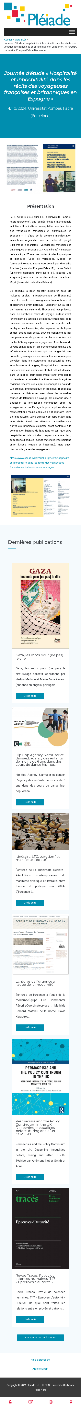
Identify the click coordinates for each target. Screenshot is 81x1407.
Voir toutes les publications (40, 1337)
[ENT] (10, 1402)
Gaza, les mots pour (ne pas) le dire (39, 656)
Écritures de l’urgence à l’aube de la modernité (35, 982)
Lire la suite (30, 695)
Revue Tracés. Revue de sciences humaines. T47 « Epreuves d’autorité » (35, 1279)
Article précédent (40, 1359)
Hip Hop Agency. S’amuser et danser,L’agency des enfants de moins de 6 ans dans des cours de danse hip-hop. (40, 760)
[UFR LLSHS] (30, 1402)
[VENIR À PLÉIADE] (71, 1402)
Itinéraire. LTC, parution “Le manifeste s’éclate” (38, 858)
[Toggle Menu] (72, 32)
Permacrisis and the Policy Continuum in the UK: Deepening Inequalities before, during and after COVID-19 (38, 1127)
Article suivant (40, 1368)
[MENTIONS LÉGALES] (51, 1402)
